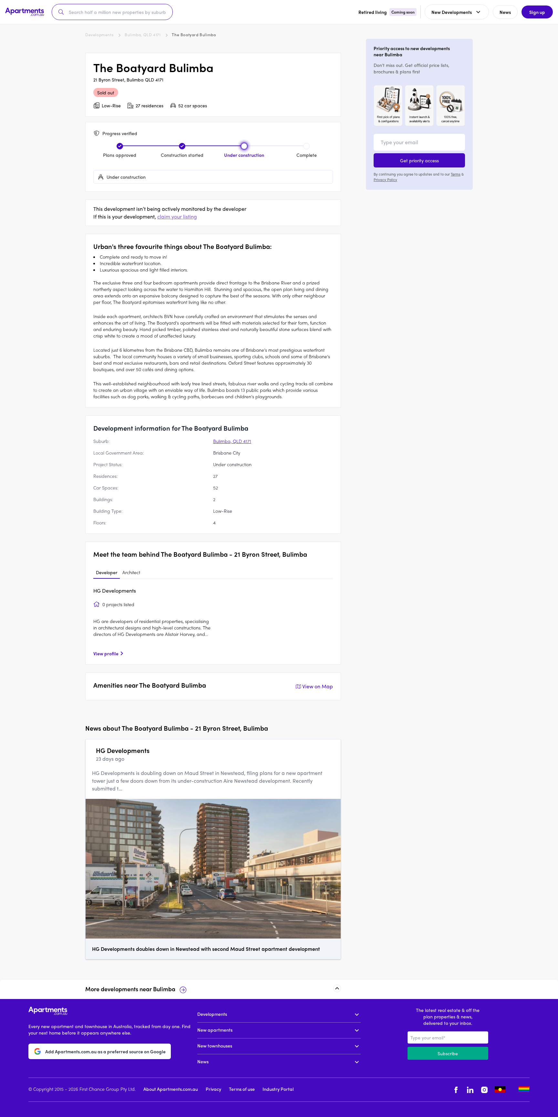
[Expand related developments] (337, 988)
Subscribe (448, 1053)
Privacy (213, 1089)
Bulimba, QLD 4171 (142, 35)
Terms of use (242, 1089)
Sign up (537, 12)
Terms (455, 174)
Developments (99, 35)
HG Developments (114, 590)
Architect (131, 572)
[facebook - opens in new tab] (456, 1090)
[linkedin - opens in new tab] (470, 1090)
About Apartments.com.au (170, 1089)
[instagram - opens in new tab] (484, 1090)
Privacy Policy (385, 179)
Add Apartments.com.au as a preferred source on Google (105, 1051)
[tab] (106, 572)
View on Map (317, 686)
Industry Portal (278, 1089)
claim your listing (177, 216)
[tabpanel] (213, 622)
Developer (106, 572)
